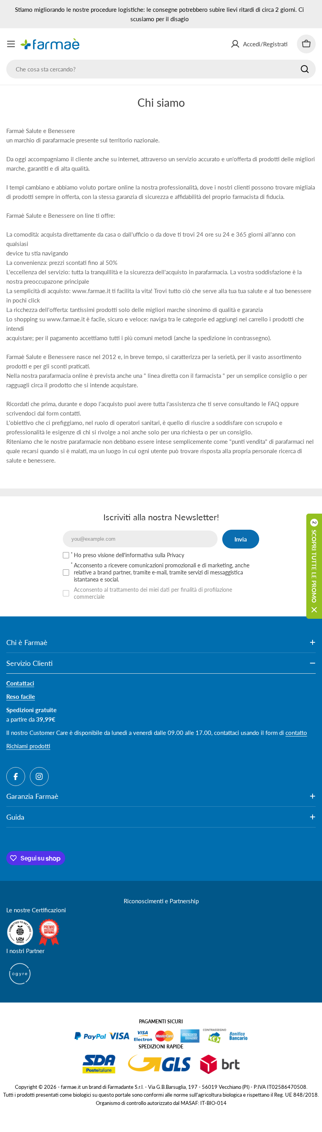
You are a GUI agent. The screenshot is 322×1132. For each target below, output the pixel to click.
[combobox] (161, 69)
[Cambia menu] (11, 44)
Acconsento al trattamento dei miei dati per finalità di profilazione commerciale (153, 593)
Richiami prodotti (28, 745)
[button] (314, 566)
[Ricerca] (304, 69)
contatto (296, 732)
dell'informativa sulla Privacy (150, 555)
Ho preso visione (129, 555)
